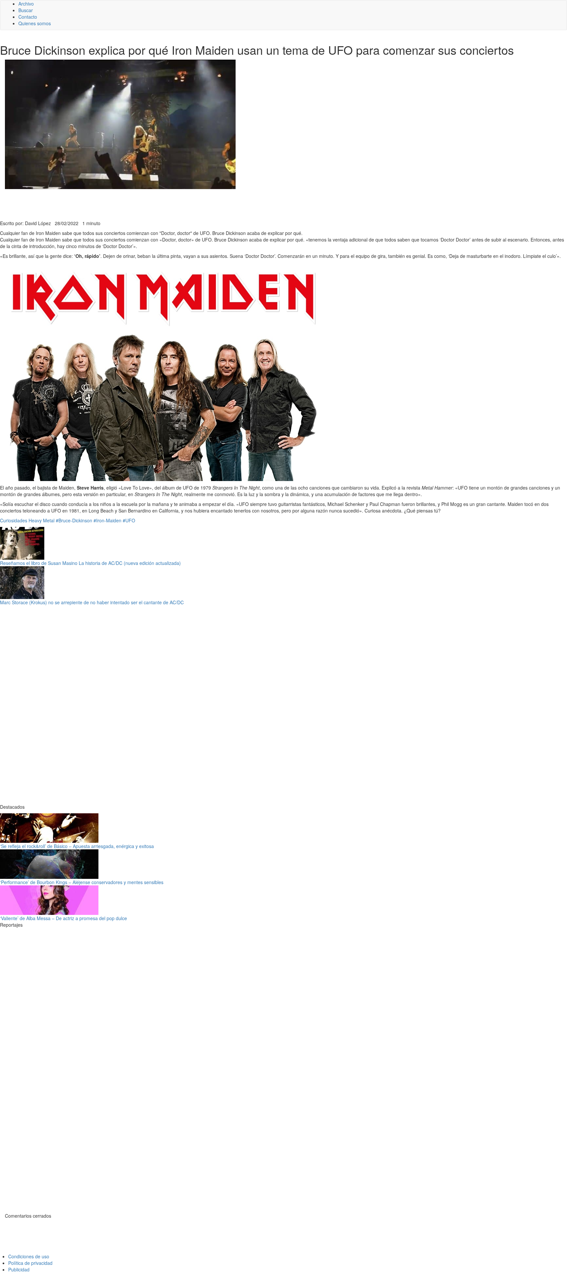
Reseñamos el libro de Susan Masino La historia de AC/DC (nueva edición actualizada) (90, 563)
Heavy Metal (41, 520)
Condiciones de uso (28, 1256)
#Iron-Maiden (107, 520)
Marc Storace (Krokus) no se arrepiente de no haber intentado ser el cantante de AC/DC (92, 602)
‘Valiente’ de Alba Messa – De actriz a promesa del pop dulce (63, 918)
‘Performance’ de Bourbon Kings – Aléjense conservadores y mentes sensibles (81, 882)
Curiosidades (13, 520)
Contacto (27, 16)
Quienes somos (34, 23)
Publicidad (19, 1269)
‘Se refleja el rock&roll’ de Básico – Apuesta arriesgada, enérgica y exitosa (77, 846)
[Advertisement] (161, 204)
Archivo (26, 3)
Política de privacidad (30, 1263)
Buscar (25, 10)
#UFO (129, 520)
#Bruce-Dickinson (74, 520)
